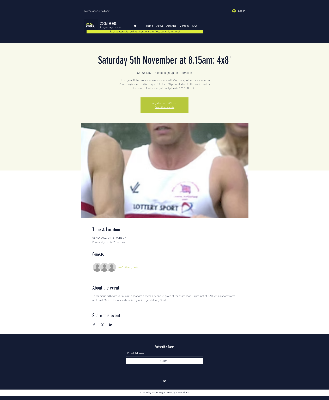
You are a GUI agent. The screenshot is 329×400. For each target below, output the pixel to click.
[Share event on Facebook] (94, 324)
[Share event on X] (102, 324)
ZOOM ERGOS (108, 23)
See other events (164, 107)
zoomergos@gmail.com (97, 11)
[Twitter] (135, 25)
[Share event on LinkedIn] (110, 324)
